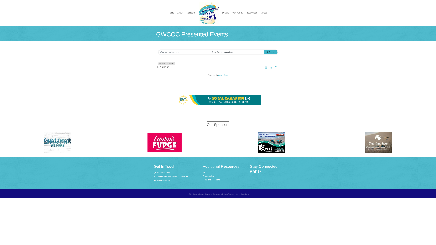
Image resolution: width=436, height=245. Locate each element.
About (180, 13)
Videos (264, 13)
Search (272, 52)
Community (237, 13)
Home (171, 13)
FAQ (204, 172)
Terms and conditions (211, 180)
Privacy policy (208, 176)
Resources (251, 13)
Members (191, 13)
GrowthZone (223, 75)
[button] (266, 67)
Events (225, 13)
